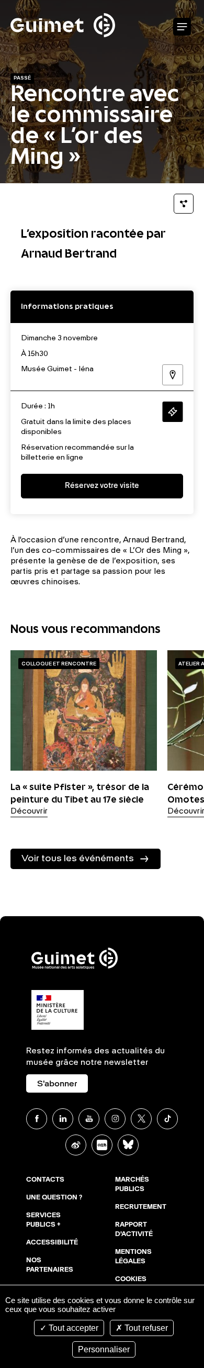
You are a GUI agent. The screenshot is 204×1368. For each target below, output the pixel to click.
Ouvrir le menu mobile (182, 27)
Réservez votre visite (102, 486)
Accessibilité (52, 1242)
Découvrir (29, 811)
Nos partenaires (49, 1265)
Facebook (36, 1118)
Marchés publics (132, 1184)
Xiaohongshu (102, 1145)
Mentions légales (133, 1257)
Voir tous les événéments (77, 858)
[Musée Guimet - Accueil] (62, 5)
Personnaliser (104, 1349)
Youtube (88, 1118)
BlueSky (128, 1145)
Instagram (115, 1118)
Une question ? (54, 1197)
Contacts (45, 1180)
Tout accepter (72, 1327)
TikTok (167, 1118)
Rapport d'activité (134, 1229)
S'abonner (57, 1084)
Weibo (75, 1145)
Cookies (130, 1279)
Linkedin (62, 1118)
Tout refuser (145, 1327)
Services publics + (43, 1220)
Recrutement (140, 1207)
